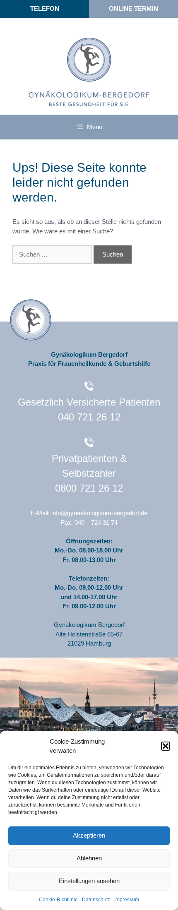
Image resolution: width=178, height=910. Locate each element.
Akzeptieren (89, 835)
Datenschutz (96, 900)
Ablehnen (89, 858)
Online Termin (133, 8)
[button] (165, 746)
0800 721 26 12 (89, 488)
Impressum (126, 900)
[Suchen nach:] (53, 254)
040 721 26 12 (89, 417)
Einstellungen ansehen (89, 880)
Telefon (44, 8)
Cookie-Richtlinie (58, 900)
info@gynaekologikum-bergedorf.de (99, 512)
